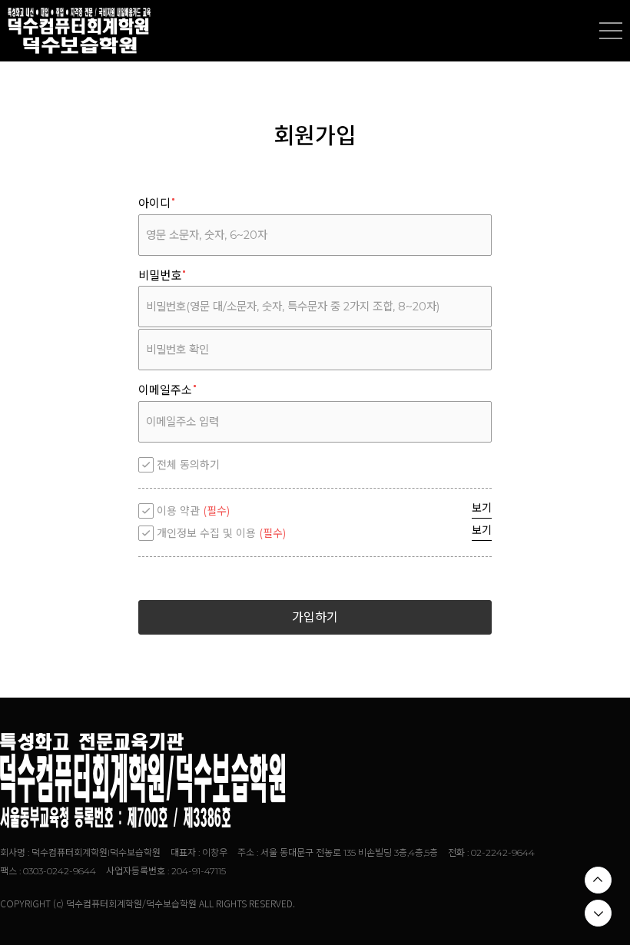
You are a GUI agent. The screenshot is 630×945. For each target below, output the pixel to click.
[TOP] (598, 880)
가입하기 (315, 617)
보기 (482, 508)
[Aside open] (610, 30)
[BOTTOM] (598, 913)
